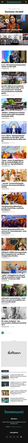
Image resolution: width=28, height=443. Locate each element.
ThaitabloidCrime (5, 68)
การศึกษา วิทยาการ (5, 203)
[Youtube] (21, 437)
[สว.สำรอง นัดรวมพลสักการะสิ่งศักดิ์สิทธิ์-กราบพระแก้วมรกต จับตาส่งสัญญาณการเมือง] (5, 376)
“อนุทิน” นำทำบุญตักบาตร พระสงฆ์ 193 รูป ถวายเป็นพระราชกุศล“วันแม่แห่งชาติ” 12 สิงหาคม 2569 (13, 277)
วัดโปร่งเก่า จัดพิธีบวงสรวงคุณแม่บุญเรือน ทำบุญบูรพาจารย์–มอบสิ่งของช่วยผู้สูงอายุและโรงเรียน (13, 254)
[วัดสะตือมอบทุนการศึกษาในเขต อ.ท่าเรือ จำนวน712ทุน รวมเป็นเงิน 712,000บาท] (14, 198)
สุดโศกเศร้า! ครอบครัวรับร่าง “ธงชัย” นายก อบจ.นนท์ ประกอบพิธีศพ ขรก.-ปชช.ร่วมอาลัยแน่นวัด (13, 300)
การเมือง (3, 157)
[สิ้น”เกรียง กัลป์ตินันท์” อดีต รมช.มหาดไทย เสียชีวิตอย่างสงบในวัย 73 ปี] (14, 313)
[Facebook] (7, 437)
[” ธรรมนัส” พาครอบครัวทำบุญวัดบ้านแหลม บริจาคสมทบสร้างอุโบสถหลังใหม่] (14, 175)
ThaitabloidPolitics (5, 165)
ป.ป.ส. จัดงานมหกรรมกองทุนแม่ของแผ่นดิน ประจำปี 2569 (13, 66)
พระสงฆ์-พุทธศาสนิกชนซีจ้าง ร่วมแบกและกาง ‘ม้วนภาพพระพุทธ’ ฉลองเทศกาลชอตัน (13, 231)
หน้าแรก (9, 9)
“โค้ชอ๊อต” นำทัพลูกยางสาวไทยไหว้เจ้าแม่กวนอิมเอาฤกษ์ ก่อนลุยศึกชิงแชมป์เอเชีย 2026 (13, 114)
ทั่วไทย (3, 27)
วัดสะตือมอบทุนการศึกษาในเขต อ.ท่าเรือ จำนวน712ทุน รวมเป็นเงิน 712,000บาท (12, 208)
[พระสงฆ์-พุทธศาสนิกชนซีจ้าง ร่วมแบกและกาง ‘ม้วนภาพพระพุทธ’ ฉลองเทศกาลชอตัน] (14, 221)
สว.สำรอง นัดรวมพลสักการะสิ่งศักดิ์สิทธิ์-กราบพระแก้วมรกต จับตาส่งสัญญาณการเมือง (18, 376)
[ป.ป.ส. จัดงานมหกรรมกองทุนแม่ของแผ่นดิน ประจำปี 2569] (14, 56)
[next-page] (11, 333)
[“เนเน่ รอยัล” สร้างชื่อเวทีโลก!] (14, 23)
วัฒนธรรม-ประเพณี (5, 62)
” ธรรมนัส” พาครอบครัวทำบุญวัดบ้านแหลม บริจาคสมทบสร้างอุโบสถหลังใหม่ (13, 185)
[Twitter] (17, 437)
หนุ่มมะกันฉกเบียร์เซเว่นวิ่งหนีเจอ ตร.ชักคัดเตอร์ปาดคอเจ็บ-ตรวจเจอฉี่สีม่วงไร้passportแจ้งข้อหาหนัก (18, 399)
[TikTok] (14, 437)
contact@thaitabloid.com (16, 427)
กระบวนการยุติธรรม (5, 38)
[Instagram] (10, 437)
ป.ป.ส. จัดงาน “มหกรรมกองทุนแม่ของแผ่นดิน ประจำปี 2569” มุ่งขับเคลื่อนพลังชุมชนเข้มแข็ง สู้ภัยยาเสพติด (13, 138)
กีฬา (2, 110)
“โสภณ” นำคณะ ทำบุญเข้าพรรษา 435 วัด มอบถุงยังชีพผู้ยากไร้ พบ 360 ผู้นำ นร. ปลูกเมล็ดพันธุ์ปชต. (12, 162)
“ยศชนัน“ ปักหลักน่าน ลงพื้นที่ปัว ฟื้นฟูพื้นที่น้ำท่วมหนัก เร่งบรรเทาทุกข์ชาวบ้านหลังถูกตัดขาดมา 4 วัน (18, 392)
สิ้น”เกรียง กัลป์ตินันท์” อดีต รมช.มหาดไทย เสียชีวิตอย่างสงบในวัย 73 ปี (13, 323)
